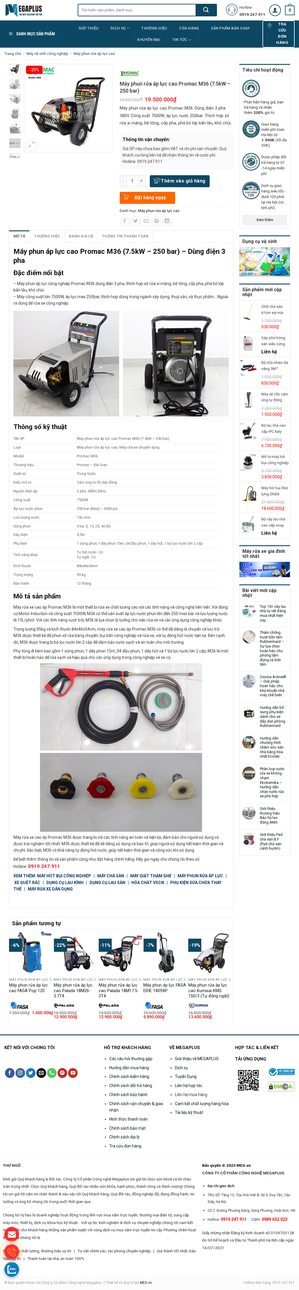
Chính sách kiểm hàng (129, 1076)
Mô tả (19, 236)
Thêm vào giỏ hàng (183, 181)
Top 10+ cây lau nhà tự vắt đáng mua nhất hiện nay (273, 613)
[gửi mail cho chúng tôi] (11, 1234)
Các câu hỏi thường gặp (130, 1058)
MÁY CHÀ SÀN (111, 876)
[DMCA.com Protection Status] (281, 1086)
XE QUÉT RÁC (27, 882)
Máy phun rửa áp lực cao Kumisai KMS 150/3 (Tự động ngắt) (208, 991)
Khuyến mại (148, 39)
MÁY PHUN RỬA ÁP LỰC (201, 876)
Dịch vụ (118, 28)
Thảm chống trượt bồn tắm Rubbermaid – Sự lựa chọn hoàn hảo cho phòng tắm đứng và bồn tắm (272, 648)
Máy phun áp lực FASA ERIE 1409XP (164, 988)
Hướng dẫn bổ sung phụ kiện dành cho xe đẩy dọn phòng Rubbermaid (272, 716)
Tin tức (179, 39)
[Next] (229, 977)
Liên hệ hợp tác (188, 1085)
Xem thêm (264, 220)
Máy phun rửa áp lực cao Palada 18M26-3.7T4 (73, 991)
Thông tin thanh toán (125, 236)
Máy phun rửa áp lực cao (94, 53)
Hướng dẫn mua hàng (129, 1067)
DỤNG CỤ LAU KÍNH (65, 882)
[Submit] (206, 10)
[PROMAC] (130, 74)
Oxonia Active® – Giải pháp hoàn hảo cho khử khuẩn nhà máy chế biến (273, 686)
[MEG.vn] (36, 10)
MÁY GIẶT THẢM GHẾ (150, 876)
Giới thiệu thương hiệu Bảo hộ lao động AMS (270, 815)
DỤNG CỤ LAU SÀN (107, 882)
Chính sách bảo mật (127, 1128)
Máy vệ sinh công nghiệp (47, 53)
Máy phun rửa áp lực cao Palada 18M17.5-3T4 (119, 991)
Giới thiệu (89, 28)
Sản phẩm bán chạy (230, 28)
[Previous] (12, 977)
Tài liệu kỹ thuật (189, 1112)
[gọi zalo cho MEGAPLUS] (11, 1269)
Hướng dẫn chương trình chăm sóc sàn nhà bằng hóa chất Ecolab (272, 747)
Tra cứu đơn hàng (125, 1146)
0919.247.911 (44, 866)
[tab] (19, 236)
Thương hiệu (47, 236)
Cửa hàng (189, 28)
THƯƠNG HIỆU (154, 28)
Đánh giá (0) (81, 236)
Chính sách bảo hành (128, 1094)
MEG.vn (146, 1283)
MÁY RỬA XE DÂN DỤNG (50, 889)
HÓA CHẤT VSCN (147, 882)
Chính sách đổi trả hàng (130, 1085)
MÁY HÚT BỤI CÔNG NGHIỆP (64, 876)
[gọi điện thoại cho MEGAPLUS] (11, 1251)
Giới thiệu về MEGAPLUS (197, 1058)
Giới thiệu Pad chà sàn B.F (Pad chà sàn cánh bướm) (271, 841)
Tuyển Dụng (186, 1076)
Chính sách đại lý (124, 1137)
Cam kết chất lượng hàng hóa (202, 1103)
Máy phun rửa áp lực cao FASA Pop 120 (28, 988)
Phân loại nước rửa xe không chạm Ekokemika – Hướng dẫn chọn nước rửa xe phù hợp (272, 782)
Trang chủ (12, 53)
